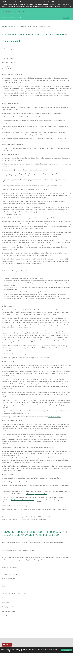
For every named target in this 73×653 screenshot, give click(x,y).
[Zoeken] (16, 18)
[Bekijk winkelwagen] (20, 18)
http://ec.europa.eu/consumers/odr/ (36, 494)
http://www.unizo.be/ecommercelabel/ (22, 500)
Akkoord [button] (66, 650)
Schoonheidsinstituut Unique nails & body (15, 26)
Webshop (32, 26)
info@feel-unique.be (54, 417)
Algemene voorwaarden (44, 26)
